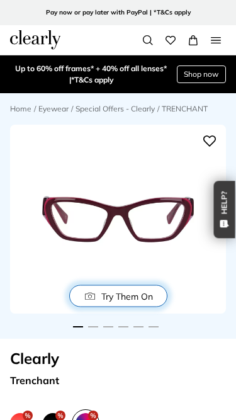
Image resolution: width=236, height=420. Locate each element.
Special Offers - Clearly (115, 108)
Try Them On (127, 296)
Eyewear (53, 108)
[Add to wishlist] (209, 141)
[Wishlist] (170, 40)
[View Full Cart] (193, 40)
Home (20, 108)
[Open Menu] (216, 40)
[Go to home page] (35, 39)
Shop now (201, 74)
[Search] (148, 40)
